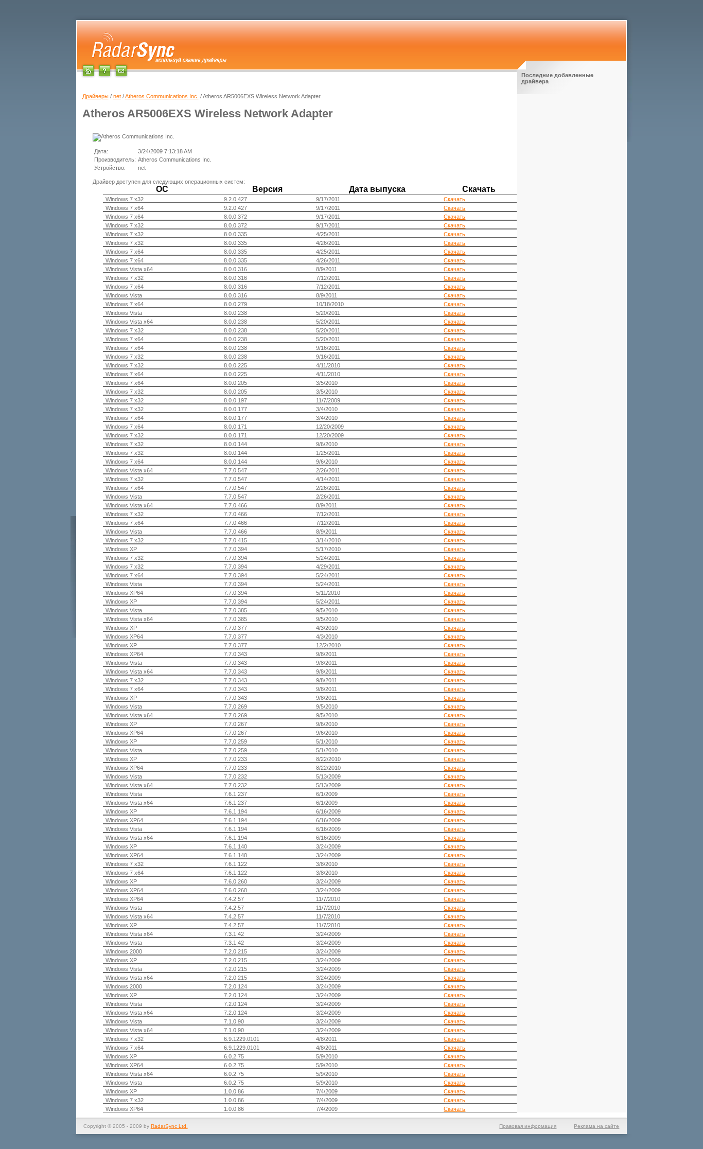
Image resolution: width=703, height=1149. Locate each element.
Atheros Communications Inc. (162, 96)
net (117, 96)
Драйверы (95, 96)
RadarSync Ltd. (169, 1126)
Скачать (454, 199)
